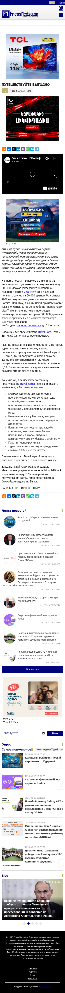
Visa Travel (30, 291)
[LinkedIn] (18, 149)
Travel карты (27, 383)
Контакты (32, 978)
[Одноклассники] (4, 149)
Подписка (32, 971)
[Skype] (32, 149)
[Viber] (23, 149)
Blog (5, 875)
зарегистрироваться (29, 325)
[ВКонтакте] (9, 149)
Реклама (32, 968)
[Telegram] (37, 149)
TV (4, 90)
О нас (32, 975)
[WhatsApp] (28, 149)
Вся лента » (32, 669)
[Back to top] (59, 987)
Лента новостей (14, 510)
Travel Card (44, 331)
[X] (14, 149)
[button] (24, 923)
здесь (56, 460)
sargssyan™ (45, 986)
